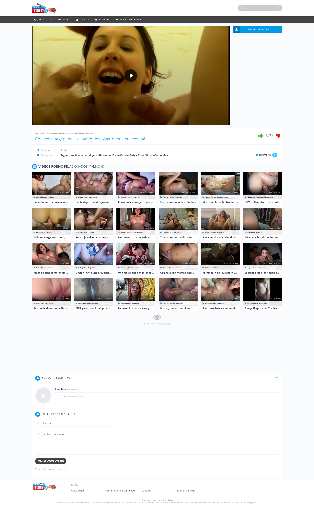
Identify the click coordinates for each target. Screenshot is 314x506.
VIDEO (257, 29)
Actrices (104, 19)
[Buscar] (279, 8)
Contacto (146, 490)
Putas (133, 155)
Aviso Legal (77, 490)
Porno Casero (120, 155)
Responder (273, 389)
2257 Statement (186, 490)
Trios (43, 133)
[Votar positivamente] (260, 135)
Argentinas (67, 155)
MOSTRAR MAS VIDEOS (157, 323)
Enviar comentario (51, 461)
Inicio (41, 19)
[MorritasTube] (44, 7)
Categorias (63, 19)
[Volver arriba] (307, 500)
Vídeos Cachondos (156, 155)
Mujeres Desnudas (99, 155)
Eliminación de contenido (120, 490)
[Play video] (131, 75)
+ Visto (84, 19)
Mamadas (81, 155)
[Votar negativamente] (278, 135)
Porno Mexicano (130, 19)
